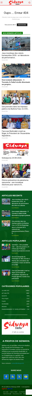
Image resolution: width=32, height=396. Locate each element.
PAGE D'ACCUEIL (22, 24)
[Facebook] (6, 376)
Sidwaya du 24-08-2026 (12, 158)
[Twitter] (19, 376)
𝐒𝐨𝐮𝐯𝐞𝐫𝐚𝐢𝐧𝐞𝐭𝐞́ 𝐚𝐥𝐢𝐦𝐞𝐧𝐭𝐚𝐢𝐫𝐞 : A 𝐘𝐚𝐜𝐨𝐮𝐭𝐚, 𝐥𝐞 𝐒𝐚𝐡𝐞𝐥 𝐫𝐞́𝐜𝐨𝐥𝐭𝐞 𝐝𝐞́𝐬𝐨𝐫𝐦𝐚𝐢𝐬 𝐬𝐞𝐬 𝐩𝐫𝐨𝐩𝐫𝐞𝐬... (16, 82)
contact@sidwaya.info (17, 363)
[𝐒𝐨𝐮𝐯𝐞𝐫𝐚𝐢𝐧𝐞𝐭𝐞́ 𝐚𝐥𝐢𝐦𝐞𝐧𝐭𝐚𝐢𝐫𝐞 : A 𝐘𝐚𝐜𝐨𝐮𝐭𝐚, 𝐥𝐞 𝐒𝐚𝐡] (16, 71)
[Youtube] (25, 376)
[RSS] (12, 376)
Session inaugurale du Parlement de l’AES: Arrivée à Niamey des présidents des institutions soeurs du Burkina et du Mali (21, 261)
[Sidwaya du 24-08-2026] (16, 149)
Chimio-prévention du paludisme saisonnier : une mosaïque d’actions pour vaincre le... (15, 182)
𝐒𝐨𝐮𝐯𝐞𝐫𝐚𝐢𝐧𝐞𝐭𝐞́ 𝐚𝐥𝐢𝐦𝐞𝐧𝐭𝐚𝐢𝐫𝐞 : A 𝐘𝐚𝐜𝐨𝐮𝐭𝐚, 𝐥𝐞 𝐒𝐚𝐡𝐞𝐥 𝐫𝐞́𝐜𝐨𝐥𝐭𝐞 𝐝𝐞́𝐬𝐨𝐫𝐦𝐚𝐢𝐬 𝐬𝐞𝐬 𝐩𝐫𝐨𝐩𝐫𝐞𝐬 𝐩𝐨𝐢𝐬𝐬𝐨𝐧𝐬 (21, 213)
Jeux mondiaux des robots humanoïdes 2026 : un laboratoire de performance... (15, 55)
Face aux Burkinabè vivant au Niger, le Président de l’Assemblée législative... (16, 133)
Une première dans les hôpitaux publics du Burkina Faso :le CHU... (15, 108)
